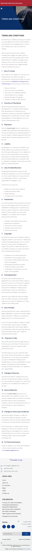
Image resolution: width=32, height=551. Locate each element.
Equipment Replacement (9, 507)
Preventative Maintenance (10, 505)
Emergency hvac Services (10, 516)
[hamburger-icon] (28, 5)
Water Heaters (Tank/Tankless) (11, 513)
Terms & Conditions (24, 539)
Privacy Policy (6, 539)
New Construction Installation (11, 509)
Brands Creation (26, 549)
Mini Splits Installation (9, 511)
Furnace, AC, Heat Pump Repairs (12, 502)
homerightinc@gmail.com (11, 450)
